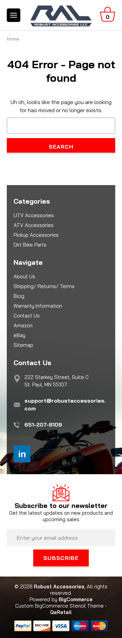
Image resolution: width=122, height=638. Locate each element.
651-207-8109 (43, 424)
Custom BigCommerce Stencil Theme (59, 606)
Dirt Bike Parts (30, 244)
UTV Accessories (34, 215)
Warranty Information (38, 306)
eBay (19, 335)
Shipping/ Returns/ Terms (44, 286)
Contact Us (27, 315)
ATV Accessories (34, 225)
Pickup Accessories (36, 235)
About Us (24, 276)
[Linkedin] (22, 453)
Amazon (23, 325)
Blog (19, 296)
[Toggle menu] (13, 15)
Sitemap (23, 345)
